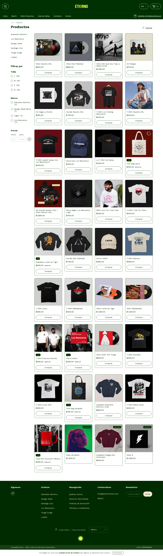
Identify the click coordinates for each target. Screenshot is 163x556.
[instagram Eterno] (13, 493)
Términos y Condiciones (79, 508)
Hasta (21, 135)
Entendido (117, 553)
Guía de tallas (44, 16)
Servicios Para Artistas (78, 499)
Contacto (58, 16)
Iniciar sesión (64, 530)
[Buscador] (5, 6)
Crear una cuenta (78, 530)
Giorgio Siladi (16, 43)
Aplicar (29, 139)
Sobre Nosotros (27, 16)
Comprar (78, 121)
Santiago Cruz (17, 48)
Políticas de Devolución (79, 503)
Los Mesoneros (17, 39)
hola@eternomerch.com (108, 494)
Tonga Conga (16, 53)
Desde (13, 135)
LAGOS (14, 57)
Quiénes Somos (76, 494)
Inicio (5, 16)
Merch (14, 16)
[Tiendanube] (144, 547)
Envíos (68, 16)
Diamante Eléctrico (19, 34)
